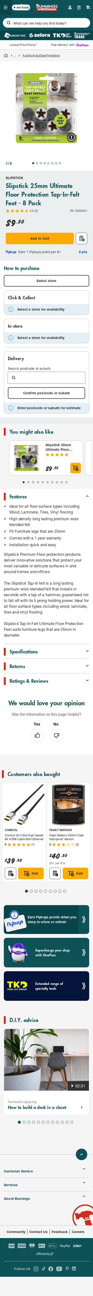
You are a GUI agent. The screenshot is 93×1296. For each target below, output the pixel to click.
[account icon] (70, 7)
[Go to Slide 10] (66, 482)
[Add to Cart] (75, 468)
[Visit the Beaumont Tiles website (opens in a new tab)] (14, 35)
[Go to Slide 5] (48, 163)
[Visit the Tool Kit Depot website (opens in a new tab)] (62, 35)
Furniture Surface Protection (41, 55)
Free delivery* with (63, 45)
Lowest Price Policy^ (23, 45)
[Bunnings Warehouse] (46, 9)
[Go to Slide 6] (52, 163)
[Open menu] (5, 7)
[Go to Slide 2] (37, 163)
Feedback (60, 1232)
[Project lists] (79, 7)
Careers (78, 1232)
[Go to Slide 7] (56, 163)
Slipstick (14, 178)
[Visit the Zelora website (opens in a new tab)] (39, 35)
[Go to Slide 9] (62, 482)
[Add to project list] (81, 238)
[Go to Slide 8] (60, 163)
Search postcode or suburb (29, 368)
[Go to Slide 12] (71, 1122)
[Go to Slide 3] (41, 163)
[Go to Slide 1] (33, 163)
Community (16, 1232)
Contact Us (38, 1232)
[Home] (6, 55)
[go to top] (81, 1154)
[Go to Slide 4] (45, 163)
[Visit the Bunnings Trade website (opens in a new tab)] (82, 35)
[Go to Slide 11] (67, 1122)
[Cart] (88, 7)
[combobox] (46, 23)
